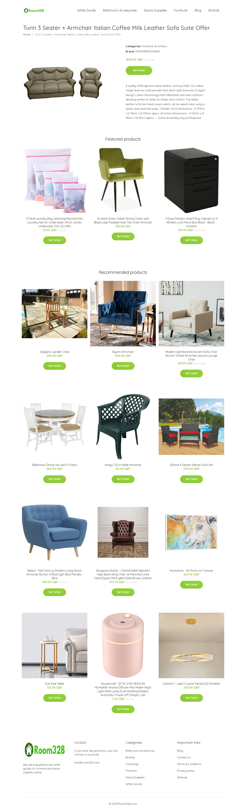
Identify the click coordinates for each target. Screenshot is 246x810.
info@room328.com (86, 762)
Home (27, 34)
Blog (197, 10)
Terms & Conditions (189, 764)
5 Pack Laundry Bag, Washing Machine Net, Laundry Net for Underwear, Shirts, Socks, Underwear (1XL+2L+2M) (54, 222)
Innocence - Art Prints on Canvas (191, 570)
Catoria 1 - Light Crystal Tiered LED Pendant (191, 683)
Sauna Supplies (155, 10)
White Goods (86, 10)
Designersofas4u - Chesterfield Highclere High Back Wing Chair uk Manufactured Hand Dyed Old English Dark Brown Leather (123, 574)
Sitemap (182, 777)
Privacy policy (185, 770)
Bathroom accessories (140, 750)
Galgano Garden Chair (55, 352)
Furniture (180, 10)
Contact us (184, 757)
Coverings (132, 764)
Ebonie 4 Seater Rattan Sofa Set (191, 465)
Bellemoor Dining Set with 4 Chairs (54, 465)
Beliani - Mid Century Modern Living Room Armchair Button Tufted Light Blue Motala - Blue (54, 574)
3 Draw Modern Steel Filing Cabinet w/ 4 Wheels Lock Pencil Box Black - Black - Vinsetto (191, 222)
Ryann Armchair (123, 352)
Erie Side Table (54, 683)
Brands (214, 10)
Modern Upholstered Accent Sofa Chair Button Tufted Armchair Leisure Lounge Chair (191, 355)
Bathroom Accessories (120, 10)
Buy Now (139, 70)
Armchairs (160, 46)
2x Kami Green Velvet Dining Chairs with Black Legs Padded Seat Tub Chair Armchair (123, 220)
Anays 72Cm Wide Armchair (123, 465)
